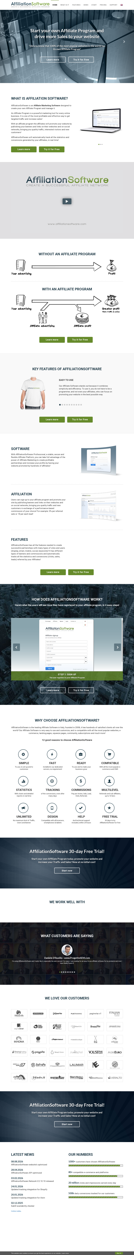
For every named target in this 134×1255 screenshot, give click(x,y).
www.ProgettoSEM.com (77, 998)
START (94, 5)
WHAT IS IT (64, 5)
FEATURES (76, 5)
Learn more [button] (53, 59)
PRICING (103, 5)
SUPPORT (113, 5)
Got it (119, 1253)
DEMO (86, 5)
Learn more (65, 1253)
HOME (54, 5)
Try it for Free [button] (81, 59)
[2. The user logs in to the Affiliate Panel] (67, 651)
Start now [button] (67, 877)
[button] (121, 5)
